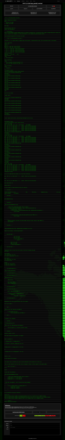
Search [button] (27, 1)
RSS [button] (31, 1)
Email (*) (7, 425)
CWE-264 (54, 8)
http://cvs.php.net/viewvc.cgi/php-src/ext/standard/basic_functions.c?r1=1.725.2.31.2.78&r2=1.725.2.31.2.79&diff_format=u (21, 407)
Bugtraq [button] (18, 1)
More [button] (34, 1)
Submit (58, 1)
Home (15, 1)
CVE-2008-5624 (40, 8)
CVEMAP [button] (23, 1)
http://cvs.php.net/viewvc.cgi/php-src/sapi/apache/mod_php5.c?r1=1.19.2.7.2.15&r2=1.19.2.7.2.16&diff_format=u (19, 406)
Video (7, 427)
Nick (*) (7, 423)
